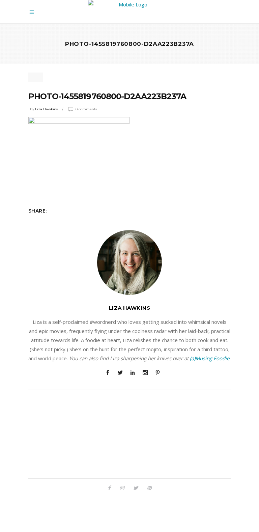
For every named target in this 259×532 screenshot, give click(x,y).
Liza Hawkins (46, 109)
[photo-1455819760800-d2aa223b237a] (129, 262)
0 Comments (86, 109)
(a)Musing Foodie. (210, 358)
